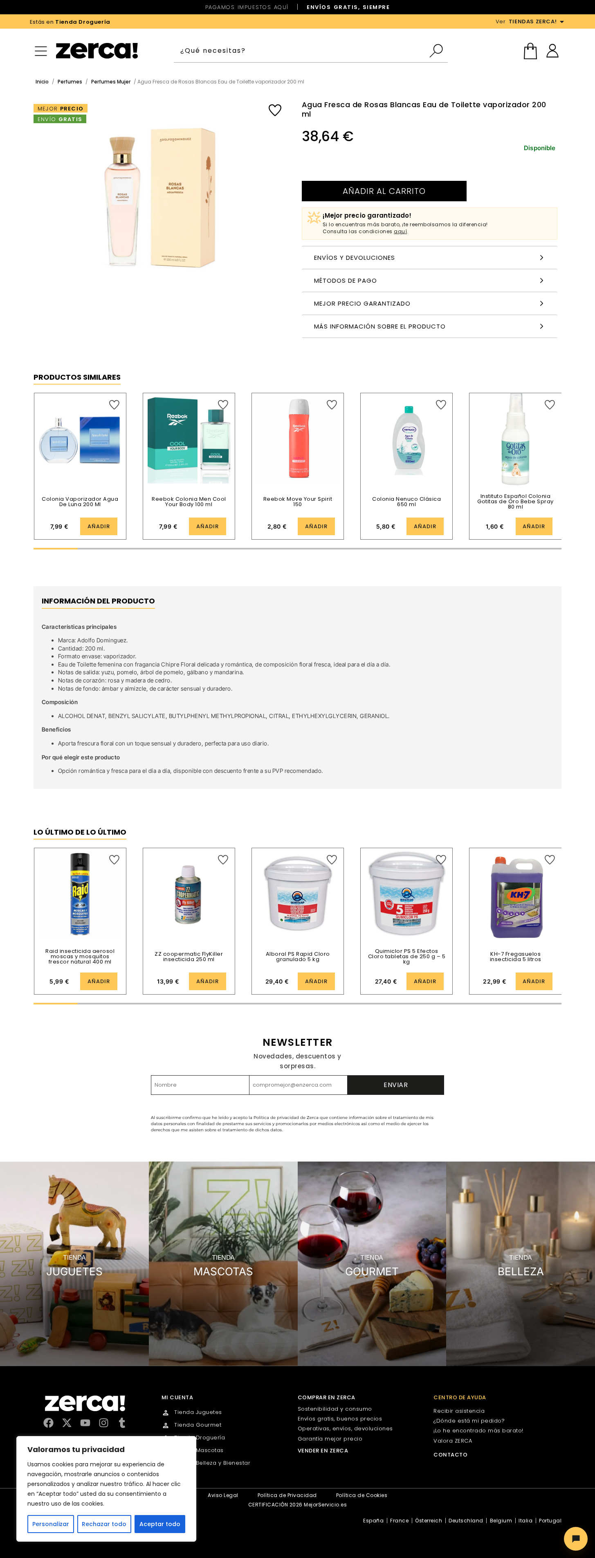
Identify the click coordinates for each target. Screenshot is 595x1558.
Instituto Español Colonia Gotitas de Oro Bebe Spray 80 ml (515, 501)
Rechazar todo (104, 1524)
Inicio (42, 81)
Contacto (450, 1455)
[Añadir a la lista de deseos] (275, 110)
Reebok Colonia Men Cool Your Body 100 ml (189, 501)
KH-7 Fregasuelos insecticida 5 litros (515, 956)
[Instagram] (103, 1423)
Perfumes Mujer (110, 81)
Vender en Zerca (323, 1450)
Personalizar (50, 1524)
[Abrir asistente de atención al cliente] (576, 1539)
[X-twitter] (67, 1423)
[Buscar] (438, 51)
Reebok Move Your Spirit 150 (297, 501)
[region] (106, 1489)
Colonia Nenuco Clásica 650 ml (406, 501)
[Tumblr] (122, 1423)
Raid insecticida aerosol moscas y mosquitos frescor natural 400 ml (80, 956)
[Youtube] (85, 1423)
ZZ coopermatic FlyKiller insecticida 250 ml (189, 956)
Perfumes (70, 81)
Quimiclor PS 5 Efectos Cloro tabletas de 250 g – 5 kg (407, 956)
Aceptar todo (159, 1524)
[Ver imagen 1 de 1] (159, 202)
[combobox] (301, 51)
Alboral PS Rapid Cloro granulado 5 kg (298, 956)
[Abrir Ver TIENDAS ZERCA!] (562, 22)
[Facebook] (48, 1423)
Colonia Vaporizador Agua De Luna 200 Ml (80, 501)
